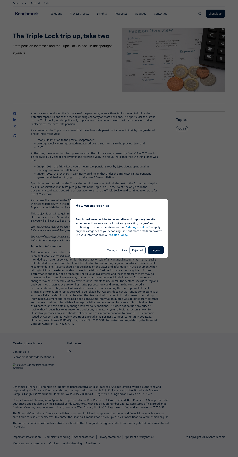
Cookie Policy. (119, 235)
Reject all (137, 250)
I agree (156, 250)
